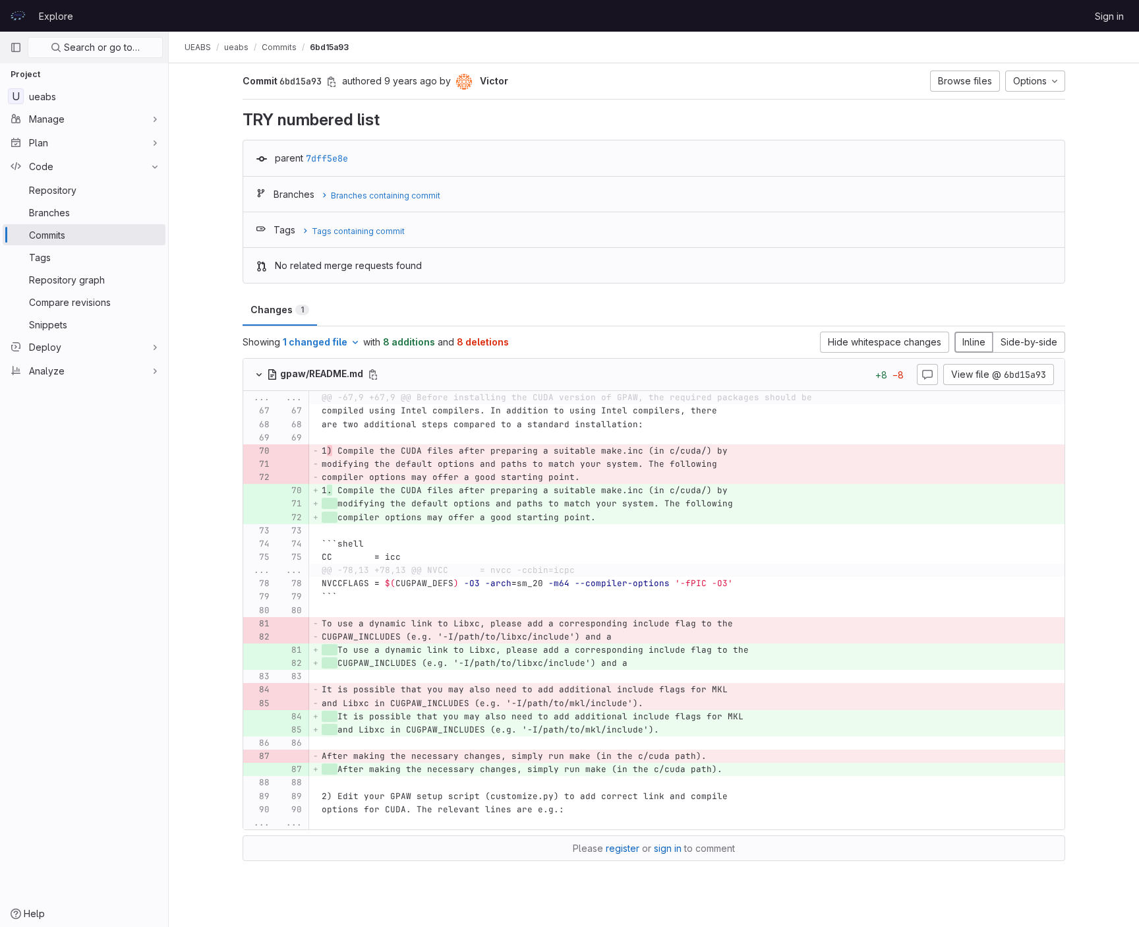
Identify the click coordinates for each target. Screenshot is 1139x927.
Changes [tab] (277, 309)
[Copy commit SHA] (331, 82)
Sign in (1109, 16)
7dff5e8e (327, 158)
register (622, 848)
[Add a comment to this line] (243, 411)
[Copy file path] (373, 374)
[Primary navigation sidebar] (15, 47)
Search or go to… (100, 47)
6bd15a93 (329, 47)
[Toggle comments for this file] (927, 374)
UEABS (198, 47)
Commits (279, 47)
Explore (56, 16)
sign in (668, 848)
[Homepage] (17, 15)
